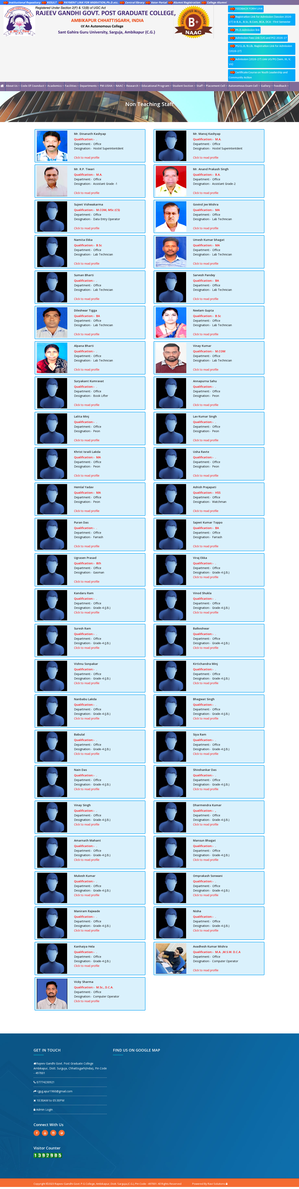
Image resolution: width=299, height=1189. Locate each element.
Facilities (70, 86)
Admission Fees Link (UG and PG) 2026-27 (261, 38)
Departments (88, 86)
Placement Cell (215, 86)
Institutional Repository (24, 2)
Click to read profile (86, 157)
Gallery (266, 86)
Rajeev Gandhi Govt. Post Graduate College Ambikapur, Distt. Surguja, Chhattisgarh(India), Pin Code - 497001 (70, 1068)
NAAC (119, 86)
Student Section (182, 86)
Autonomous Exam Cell (243, 86)
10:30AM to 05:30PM (50, 1100)
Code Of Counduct (32, 86)
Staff (199, 86)
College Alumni (217, 2)
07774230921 (45, 1082)
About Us (11, 86)
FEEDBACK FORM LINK (249, 8)
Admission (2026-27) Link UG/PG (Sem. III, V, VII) (260, 62)
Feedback (280, 86)
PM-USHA (106, 86)
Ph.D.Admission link (247, 30)
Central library (134, 2)
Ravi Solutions (216, 1184)
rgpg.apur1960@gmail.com (54, 1091)
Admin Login (44, 1109)
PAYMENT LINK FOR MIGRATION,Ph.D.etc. (91, 2)
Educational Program (155, 86)
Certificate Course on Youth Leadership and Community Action (258, 75)
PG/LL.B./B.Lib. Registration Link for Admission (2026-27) (260, 49)
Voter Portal (159, 2)
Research (132, 86)
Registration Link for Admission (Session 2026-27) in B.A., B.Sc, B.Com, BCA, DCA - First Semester (260, 19)
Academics (54, 86)
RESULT (52, 2)
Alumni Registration (186, 2)
